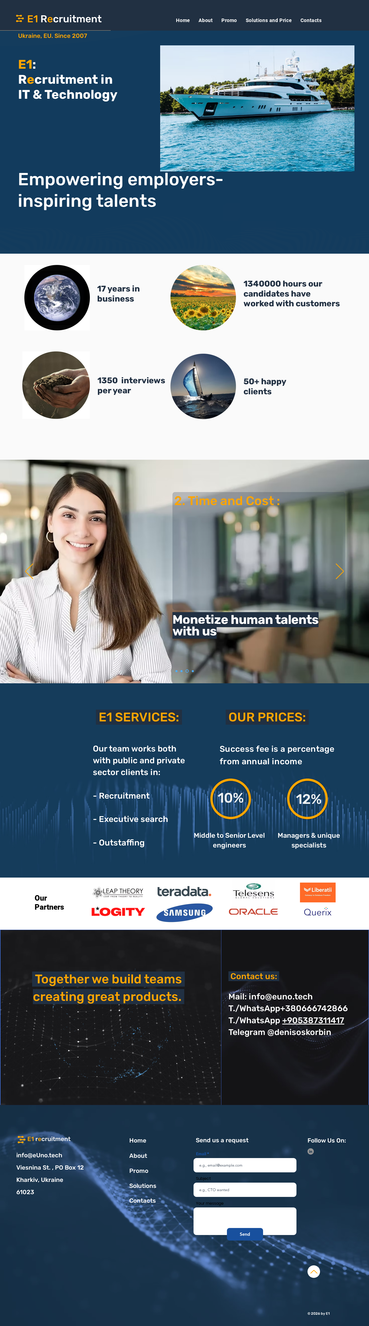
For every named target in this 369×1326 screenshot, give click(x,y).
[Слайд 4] (193, 671)
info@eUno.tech (39, 1155)
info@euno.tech (281, 996)
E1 (32, 19)
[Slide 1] (177, 671)
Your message (210, 1203)
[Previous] (29, 571)
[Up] (314, 1271)
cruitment (77, 19)
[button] (257, 108)
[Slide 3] (183, 671)
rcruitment (49, 1139)
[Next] (340, 571)
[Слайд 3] (188, 671)
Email (201, 1154)
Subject (203, 1179)
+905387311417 (313, 1020)
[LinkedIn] (311, 1151)
